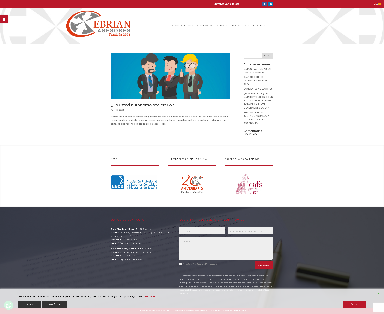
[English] (376, 4)
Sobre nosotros (183, 26)
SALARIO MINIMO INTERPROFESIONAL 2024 (256, 81)
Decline (29, 304)
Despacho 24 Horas (228, 26)
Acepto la (200, 264)
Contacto (259, 26)
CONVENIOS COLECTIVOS (258, 89)
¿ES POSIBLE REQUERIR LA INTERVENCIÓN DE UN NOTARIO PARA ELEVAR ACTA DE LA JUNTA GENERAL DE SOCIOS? (258, 100)
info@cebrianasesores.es (130, 243)
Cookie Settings (54, 304)
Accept (354, 304)
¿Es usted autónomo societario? (142, 105)
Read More (149, 296)
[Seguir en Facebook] (264, 4)
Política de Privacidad (205, 264)
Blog (247, 26)
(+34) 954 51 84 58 (130, 239)
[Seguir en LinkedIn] (270, 4)
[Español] (380, 4)
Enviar (263, 265)
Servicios (203, 26)
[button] (4, 19)
